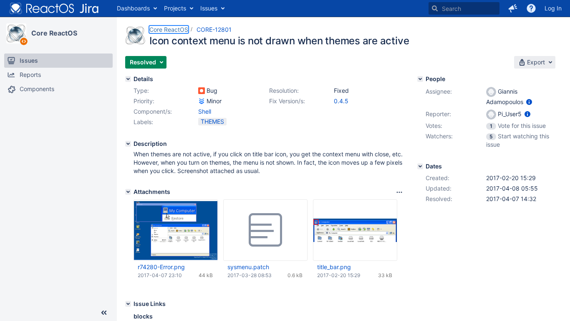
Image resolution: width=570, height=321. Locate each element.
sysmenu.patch (248, 266)
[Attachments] (128, 192)
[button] (513, 8)
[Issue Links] (128, 304)
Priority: (144, 100)
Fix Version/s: (287, 100)
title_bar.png (334, 266)
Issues (208, 8)
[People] (420, 79)
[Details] (128, 79)
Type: (141, 90)
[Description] (128, 144)
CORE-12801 (214, 29)
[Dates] (420, 166)
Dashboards (133, 8)
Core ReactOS (54, 33)
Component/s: (153, 111)
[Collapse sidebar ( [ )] (104, 312)
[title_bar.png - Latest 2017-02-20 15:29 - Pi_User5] (355, 230)
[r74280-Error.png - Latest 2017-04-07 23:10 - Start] (175, 230)
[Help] (531, 8)
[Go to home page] (54, 8)
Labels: (143, 121)
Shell (204, 111)
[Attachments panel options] (399, 192)
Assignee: (439, 91)
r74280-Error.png (161, 266)
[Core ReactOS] (16, 33)
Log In (553, 8)
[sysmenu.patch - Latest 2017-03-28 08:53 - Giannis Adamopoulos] (265, 230)
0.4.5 (341, 100)
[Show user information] (529, 101)
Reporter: (438, 113)
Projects (175, 8)
